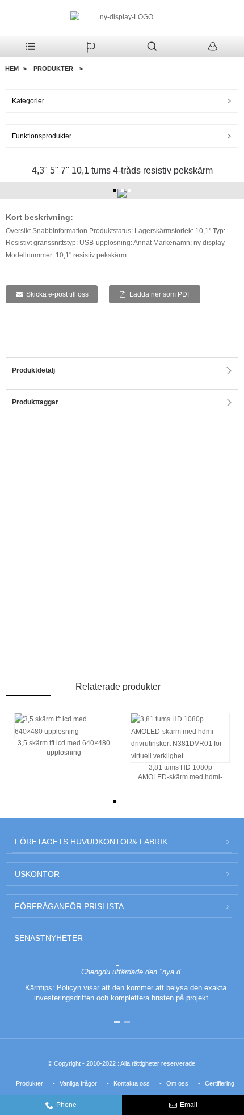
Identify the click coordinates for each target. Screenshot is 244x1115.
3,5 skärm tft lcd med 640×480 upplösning (64, 748)
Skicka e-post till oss (57, 294)
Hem (12, 68)
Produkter (53, 68)
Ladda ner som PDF (160, 294)
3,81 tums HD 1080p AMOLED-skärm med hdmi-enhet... (180, 773)
